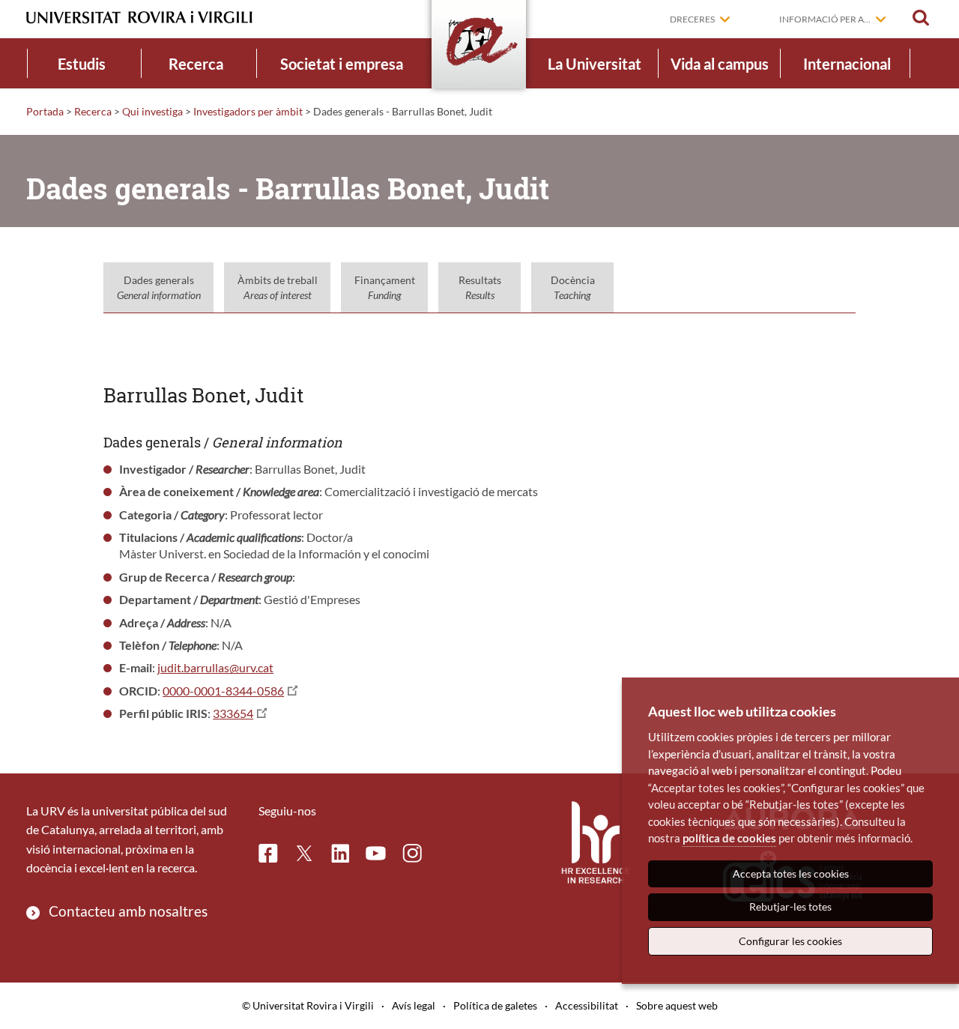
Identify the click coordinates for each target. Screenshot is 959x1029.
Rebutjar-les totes (790, 906)
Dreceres (692, 19)
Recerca (196, 64)
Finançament (384, 287)
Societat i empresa (341, 64)
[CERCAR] (921, 18)
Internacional (847, 64)
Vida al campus (720, 64)
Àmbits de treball (278, 287)
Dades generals (159, 287)
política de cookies (729, 838)
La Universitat (594, 64)
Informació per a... (825, 19)
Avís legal (413, 1005)
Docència (573, 287)
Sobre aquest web (677, 1005)
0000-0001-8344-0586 (223, 691)
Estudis (82, 64)
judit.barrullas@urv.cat (215, 667)
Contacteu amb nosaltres (128, 911)
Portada (45, 111)
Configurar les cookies (790, 941)
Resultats (480, 287)
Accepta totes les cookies (791, 873)
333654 (233, 713)
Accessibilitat (586, 1005)
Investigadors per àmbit (248, 111)
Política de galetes (495, 1005)
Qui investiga (152, 111)
